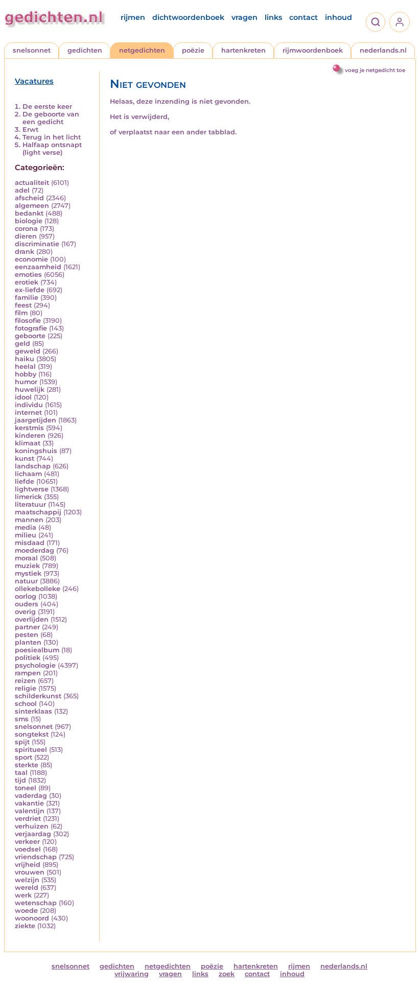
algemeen (32, 205)
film (21, 313)
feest (23, 305)
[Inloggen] (399, 22)
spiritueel (31, 749)
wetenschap (36, 903)
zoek (227, 974)
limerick (28, 497)
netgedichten (142, 50)
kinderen (30, 435)
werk (23, 895)
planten (28, 642)
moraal (26, 558)
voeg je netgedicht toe (375, 70)
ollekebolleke (37, 589)
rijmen (133, 17)
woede (26, 910)
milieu (25, 535)
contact (303, 17)
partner (27, 627)
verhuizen (32, 826)
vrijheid (27, 864)
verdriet (28, 818)
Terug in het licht (51, 137)
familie (26, 297)
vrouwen (29, 872)
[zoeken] (375, 22)
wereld (26, 887)
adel (22, 190)
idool (23, 397)
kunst (24, 458)
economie (31, 259)
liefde (24, 481)
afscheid (29, 198)
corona (26, 228)
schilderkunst (38, 696)
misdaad (29, 543)
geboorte (30, 336)
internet (28, 412)
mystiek (28, 573)
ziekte (25, 926)
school (26, 703)
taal (21, 772)
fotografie (31, 328)
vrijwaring (131, 974)
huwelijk (29, 389)
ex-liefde (29, 290)
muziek (27, 566)
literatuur (30, 504)
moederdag (34, 550)
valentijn (29, 811)
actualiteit (32, 182)
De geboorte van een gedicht (50, 118)
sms (22, 719)
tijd (20, 780)
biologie (28, 221)
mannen (29, 520)
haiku (24, 359)
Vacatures (34, 81)
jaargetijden (35, 420)
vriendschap (36, 857)
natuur (26, 581)
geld (22, 343)
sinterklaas (33, 711)
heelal (25, 366)
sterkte (26, 765)
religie (25, 688)
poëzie (193, 50)
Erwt (30, 129)
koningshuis (36, 451)
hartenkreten (243, 50)
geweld (27, 351)
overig (25, 612)
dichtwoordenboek (188, 17)
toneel (25, 788)
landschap (33, 466)
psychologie (35, 665)
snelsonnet (32, 50)
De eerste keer (47, 106)
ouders (26, 604)
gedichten (84, 50)
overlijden (32, 619)
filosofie (28, 320)
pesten (26, 635)
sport (23, 757)
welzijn (27, 880)
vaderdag (31, 795)
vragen (244, 17)
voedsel (28, 849)
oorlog (25, 596)
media (25, 527)
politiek (27, 658)
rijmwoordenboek (313, 50)
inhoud (338, 17)
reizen (25, 680)
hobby (25, 374)
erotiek (26, 282)
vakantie (29, 803)
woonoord (32, 918)
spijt (22, 742)
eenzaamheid (38, 267)
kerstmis (29, 428)
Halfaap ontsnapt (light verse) (52, 148)
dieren (26, 236)
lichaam (28, 474)
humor (26, 382)
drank (24, 251)
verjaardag (33, 834)
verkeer (27, 841)
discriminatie (37, 244)
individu (29, 405)
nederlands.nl (383, 50)
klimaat (27, 443)
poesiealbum (37, 650)
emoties (28, 274)
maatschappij (38, 512)
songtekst (32, 734)
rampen (28, 673)
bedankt (29, 213)
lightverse (32, 489)
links (273, 17)
